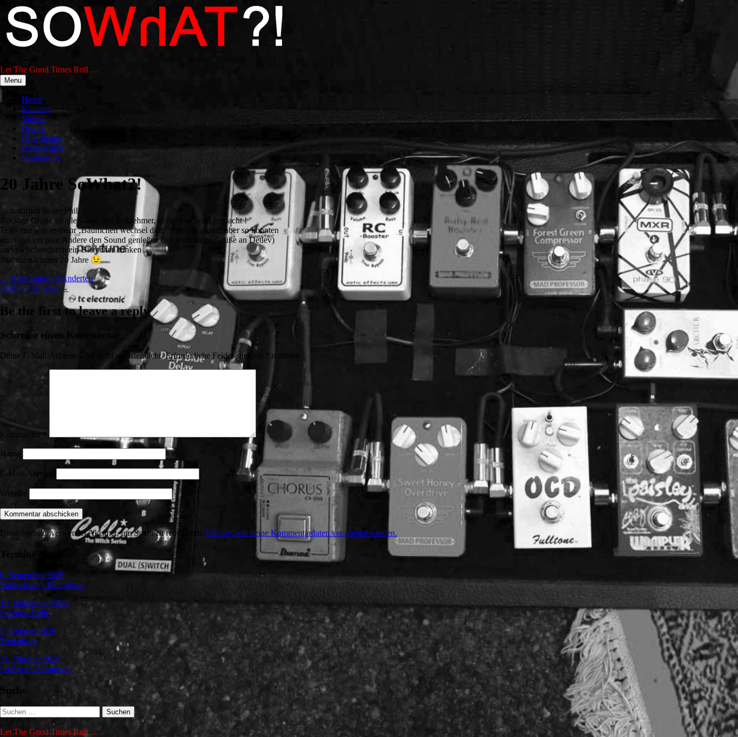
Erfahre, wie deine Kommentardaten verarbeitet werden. (301, 532)
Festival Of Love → (34, 288)
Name (10, 453)
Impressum (40, 157)
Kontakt (35, 109)
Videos (33, 118)
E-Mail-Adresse (27, 473)
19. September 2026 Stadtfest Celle (34, 608)
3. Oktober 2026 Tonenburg (28, 636)
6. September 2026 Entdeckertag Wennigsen (42, 579)
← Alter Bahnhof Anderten (46, 278)
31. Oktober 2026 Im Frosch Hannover (35, 664)
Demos (34, 128)
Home (32, 99)
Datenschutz (43, 147)
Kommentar (23, 434)
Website (13, 493)
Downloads (41, 138)
